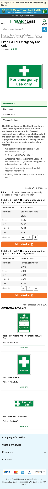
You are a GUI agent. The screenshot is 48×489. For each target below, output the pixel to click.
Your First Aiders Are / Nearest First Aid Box (22, 337)
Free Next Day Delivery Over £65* (24, 16)
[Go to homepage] (23, 22)
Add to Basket (22, 244)
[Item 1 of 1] (24, 76)
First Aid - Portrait (11, 377)
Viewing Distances (11, 120)
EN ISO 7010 (9, 114)
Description (9, 103)
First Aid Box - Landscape (15, 416)
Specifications (9, 109)
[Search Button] (44, 29)
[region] (24, 324)
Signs (37, 35)
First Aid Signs (7, 37)
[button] (24, 438)
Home (3, 35)
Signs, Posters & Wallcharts (20, 35)
